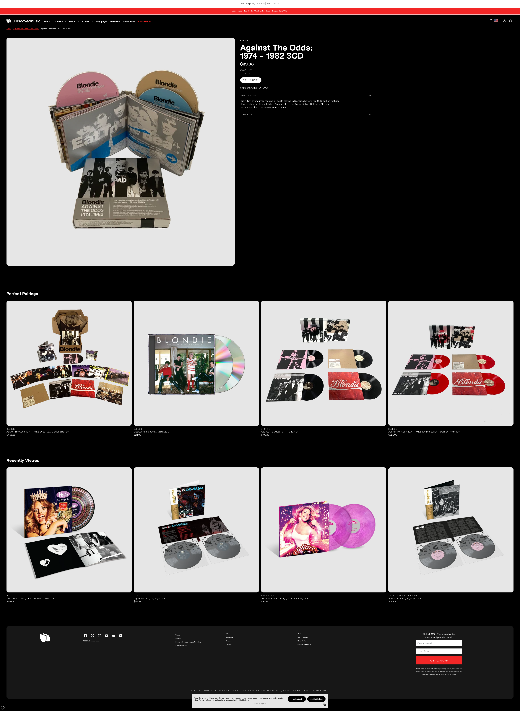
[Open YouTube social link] (107, 636)
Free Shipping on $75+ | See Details (260, 3)
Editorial (229, 644)
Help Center (302, 641)
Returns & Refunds (304, 644)
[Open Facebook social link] (85, 636)
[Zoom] (120, 152)
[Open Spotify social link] (121, 636)
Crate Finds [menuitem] (144, 22)
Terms (178, 635)
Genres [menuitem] (59, 22)
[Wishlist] (2, 708)
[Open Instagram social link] (100, 636)
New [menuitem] (46, 22)
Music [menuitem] (72, 22)
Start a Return (303, 637)
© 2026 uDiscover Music (91, 641)
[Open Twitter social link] (92, 636)
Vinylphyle (229, 637)
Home (8, 29)
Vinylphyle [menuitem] (101, 22)
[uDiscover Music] (23, 21)
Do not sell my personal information (188, 642)
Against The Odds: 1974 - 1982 (26, 29)
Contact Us (302, 634)
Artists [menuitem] (85, 22)
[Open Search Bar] (491, 20)
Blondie (244, 41)
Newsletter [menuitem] (129, 22)
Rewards (229, 641)
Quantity (246, 70)
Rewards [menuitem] (115, 22)
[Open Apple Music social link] (114, 636)
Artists (228, 634)
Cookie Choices (181, 645)
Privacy (178, 638)
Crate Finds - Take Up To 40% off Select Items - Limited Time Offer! (260, 11)
